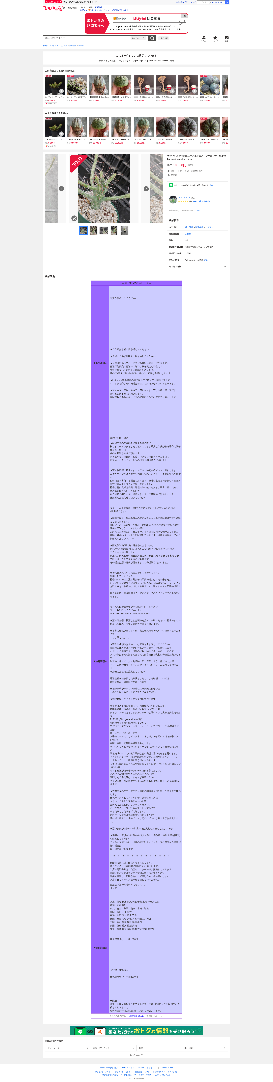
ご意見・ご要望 (145, 1075)
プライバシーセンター (123, 1072)
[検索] (227, 2)
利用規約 (138, 1072)
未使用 (188, 234)
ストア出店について (128, 1075)
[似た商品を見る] (74, 218)
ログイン (83, 10)
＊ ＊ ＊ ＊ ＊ (184, 198)
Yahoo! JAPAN (182, 2)
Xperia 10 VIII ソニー (218, 2)
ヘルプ (193, 2)
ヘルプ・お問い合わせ (162, 1075)
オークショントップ (50, 46)
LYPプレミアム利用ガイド (155, 1072)
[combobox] (87, 38)
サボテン (81, 46)
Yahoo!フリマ (128, 1068)
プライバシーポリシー (103, 1072)
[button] (197, 266)
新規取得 (98, 7)
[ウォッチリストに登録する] (61, 91)
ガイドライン (173, 1072)
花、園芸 (63, 46)
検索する (152, 38)
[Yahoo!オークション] (60, 7)
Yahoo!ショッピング (147, 1068)
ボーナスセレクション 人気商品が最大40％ (109, 10)
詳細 (211, 185)
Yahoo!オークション (109, 1068)
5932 (195, 201)
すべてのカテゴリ (138, 38)
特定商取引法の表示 (110, 1075)
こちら (197, 210)
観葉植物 (72, 46)
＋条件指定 (163, 38)
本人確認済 (206, 201)
